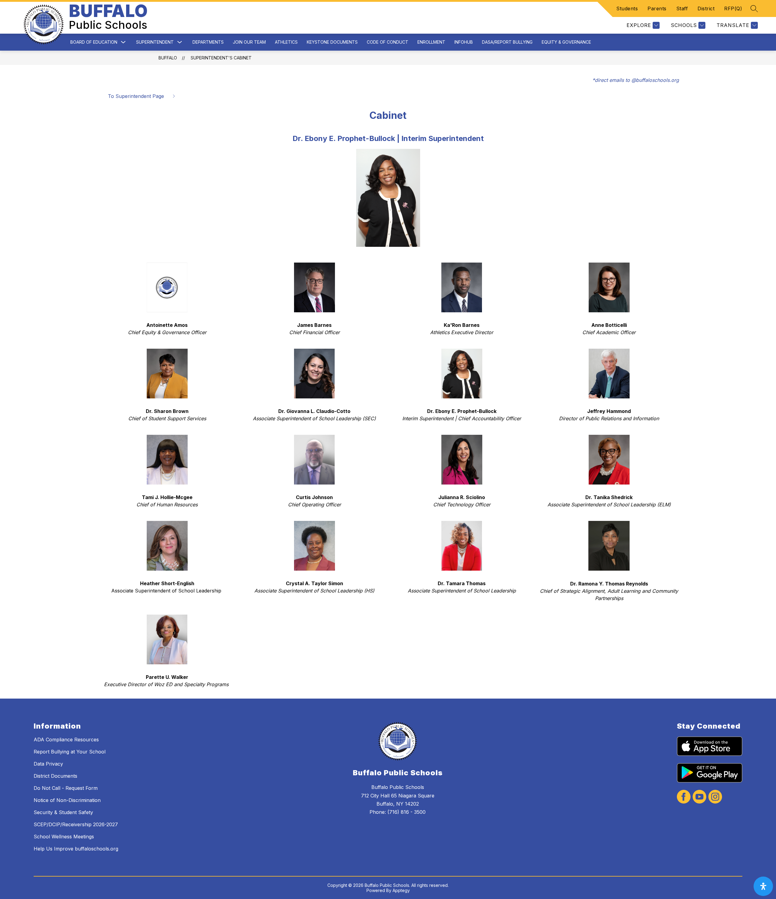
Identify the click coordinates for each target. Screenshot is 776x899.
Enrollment (431, 42)
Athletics (286, 42)
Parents (657, 8)
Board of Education (93, 42)
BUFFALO (168, 57)
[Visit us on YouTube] (699, 797)
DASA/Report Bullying (507, 42)
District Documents (55, 776)
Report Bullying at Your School (69, 752)
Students (627, 8)
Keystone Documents (332, 42)
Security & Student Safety (63, 812)
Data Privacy (48, 764)
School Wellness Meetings (64, 837)
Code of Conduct (387, 42)
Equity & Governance (566, 42)
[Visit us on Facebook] (684, 797)
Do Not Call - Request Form (66, 788)
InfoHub (463, 42)
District (705, 8)
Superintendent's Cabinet (221, 57)
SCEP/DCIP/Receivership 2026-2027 (76, 824)
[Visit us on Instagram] (715, 797)
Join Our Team (249, 42)
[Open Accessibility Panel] (763, 886)
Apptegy (401, 890)
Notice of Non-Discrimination (67, 800)
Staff (682, 8)
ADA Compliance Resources (66, 739)
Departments (208, 42)
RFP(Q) (733, 8)
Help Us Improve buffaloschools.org (76, 849)
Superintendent (155, 42)
